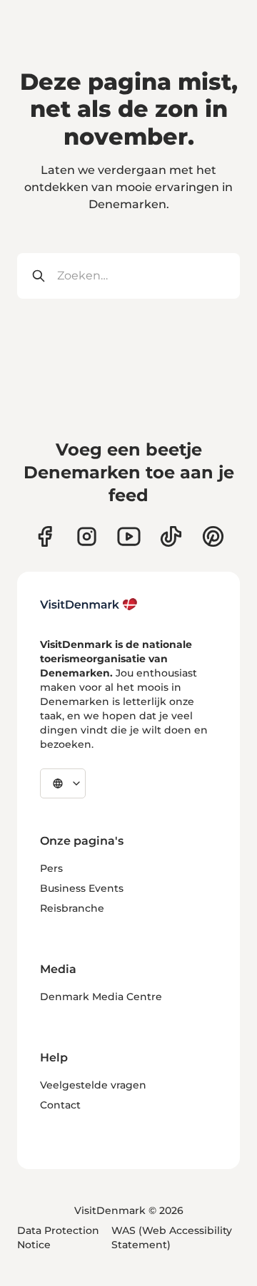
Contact (60, 1105)
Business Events (82, 888)
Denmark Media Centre (101, 996)
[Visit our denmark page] (44, 536)
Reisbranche (72, 908)
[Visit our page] (86, 536)
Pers (51, 868)
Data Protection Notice (58, 1237)
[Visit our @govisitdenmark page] (170, 536)
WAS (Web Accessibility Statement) (171, 1237)
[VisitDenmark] (89, 604)
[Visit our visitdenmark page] (128, 536)
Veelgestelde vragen (93, 1085)
